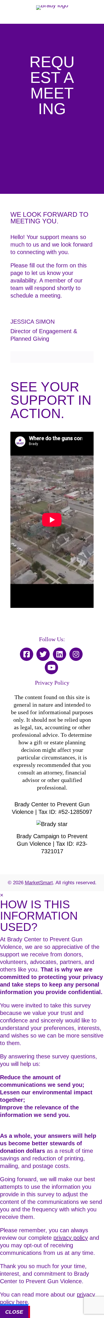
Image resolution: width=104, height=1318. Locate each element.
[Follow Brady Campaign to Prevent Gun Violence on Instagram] (76, 655)
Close (14, 1312)
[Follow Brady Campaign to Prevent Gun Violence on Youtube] (51, 668)
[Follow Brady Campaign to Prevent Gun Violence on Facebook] (26, 655)
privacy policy (70, 1238)
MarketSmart (39, 882)
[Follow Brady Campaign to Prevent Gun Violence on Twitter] (43, 655)
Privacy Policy (52, 682)
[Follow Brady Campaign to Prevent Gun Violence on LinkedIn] (59, 655)
